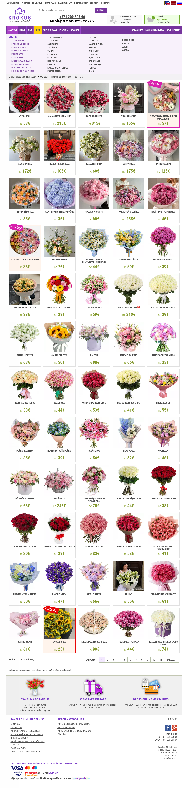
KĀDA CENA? (137, 30)
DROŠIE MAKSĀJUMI (20, 738)
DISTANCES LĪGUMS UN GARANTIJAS (27, 734)
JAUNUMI (12, 30)
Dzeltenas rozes (20, 64)
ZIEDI (30, 30)
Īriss (91, 71)
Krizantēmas (54, 71)
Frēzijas (52, 54)
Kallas (51, 64)
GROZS (125, 50)
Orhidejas (94, 51)
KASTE (125, 43)
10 (154, 660)
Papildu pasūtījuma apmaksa (25, 751)
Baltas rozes (18, 47)
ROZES (22, 30)
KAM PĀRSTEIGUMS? (154, 30)
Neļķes (92, 47)
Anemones (52, 44)
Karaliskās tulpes (57, 68)
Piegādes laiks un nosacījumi (25, 731)
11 (161, 660)
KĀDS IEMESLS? (174, 30)
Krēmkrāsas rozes (21, 61)
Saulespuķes (96, 64)
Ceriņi (50, 51)
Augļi (125, 47)
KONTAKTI (172, 719)
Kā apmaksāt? (65, 3)
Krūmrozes (17, 54)
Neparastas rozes (21, 67)
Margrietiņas (96, 44)
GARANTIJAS (50, 3)
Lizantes (93, 41)
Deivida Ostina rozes (22, 71)
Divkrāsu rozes (19, 51)
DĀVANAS (75, 30)
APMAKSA (15, 724)
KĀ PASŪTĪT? (16, 727)
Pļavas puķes (96, 57)
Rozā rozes (17, 57)
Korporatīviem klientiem (86, 3)
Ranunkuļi (94, 61)
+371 (72, 17)
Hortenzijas (54, 61)
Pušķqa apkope (18, 748)
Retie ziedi (128, 40)
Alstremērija (55, 37)
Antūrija (52, 47)
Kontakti (105, 3)
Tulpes (92, 68)
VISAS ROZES (17, 40)
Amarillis (52, 41)
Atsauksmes (13, 3)
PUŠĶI (37, 30)
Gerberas (52, 57)
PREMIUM (63, 30)
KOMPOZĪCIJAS (50, 30)
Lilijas (92, 37)
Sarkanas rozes (20, 44)
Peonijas (93, 54)
